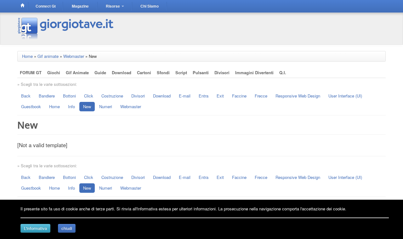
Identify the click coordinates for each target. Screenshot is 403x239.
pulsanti (201, 72)
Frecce (261, 96)
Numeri (105, 106)
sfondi (163, 72)
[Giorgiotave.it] (66, 28)
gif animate (77, 72)
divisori (222, 72)
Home (27, 56)
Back (26, 96)
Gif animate (48, 56)
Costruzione (112, 96)
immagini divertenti (254, 72)
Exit (220, 96)
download (121, 72)
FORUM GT (31, 72)
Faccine (239, 96)
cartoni (144, 72)
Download (162, 96)
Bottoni (69, 96)
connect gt (46, 6)
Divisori (138, 96)
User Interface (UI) (345, 96)
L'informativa (35, 228)
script (181, 72)
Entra (203, 96)
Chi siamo (149, 6)
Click (88, 96)
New (87, 106)
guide (100, 72)
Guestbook (31, 106)
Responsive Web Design (297, 96)
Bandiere (47, 96)
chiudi (66, 228)
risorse (113, 6)
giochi (53, 72)
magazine (80, 6)
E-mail (184, 96)
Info (71, 106)
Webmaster (73, 56)
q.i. (282, 72)
